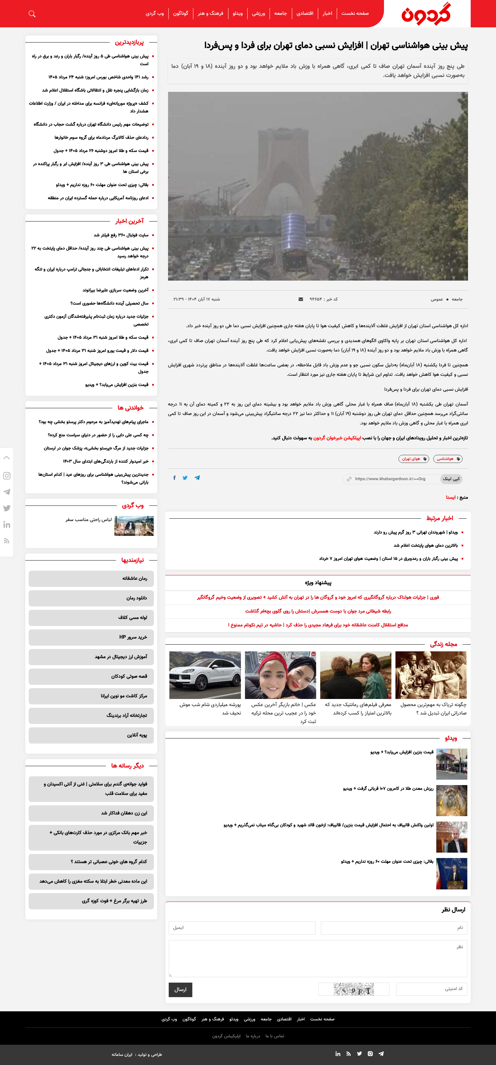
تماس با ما (275, 1036)
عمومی (437, 299)
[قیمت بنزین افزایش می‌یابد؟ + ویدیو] (451, 764)
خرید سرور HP (133, 637)
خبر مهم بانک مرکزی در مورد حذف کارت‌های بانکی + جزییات (98, 837)
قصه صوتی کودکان (129, 676)
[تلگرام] (7, 493)
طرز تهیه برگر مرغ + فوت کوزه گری (114, 901)
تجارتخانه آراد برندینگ (127, 716)
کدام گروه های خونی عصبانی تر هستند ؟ (109, 862)
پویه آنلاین (137, 735)
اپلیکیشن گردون (226, 1036)
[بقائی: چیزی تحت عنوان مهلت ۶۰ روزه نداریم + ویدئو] (451, 873)
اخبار (327, 14)
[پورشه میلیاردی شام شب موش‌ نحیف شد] (205, 675)
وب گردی (155, 14)
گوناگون (180, 14)
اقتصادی (305, 14)
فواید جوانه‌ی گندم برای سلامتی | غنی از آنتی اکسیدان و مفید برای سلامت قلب (95, 789)
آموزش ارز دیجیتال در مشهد (121, 657)
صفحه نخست (355, 14)
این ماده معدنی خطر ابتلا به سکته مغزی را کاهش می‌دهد (93, 881)
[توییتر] (7, 509)
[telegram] (197, 477)
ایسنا (451, 497)
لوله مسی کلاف (132, 618)
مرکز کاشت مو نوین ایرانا (124, 696)
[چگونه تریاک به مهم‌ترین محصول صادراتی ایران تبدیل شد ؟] (431, 675)
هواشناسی (445, 459)
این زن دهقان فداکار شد (124, 813)
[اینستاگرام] (7, 477)
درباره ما (253, 1036)
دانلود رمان (137, 598)
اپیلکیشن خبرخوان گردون (337, 438)
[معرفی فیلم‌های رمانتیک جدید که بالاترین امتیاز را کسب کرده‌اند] (355, 675)
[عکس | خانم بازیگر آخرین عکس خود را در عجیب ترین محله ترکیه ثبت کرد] (280, 675)
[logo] (427, 13)
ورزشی (258, 14)
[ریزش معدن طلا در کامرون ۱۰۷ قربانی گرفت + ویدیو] (451, 800)
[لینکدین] (7, 526)
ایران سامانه (122, 1054)
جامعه (280, 14)
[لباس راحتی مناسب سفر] (134, 526)
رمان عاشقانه (134, 578)
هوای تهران (411, 459)
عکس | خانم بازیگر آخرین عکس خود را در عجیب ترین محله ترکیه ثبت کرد (283, 713)
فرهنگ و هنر (210, 14)
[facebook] (174, 477)
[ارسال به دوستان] (301, 299)
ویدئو (238, 14)
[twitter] (185, 478)
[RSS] (7, 542)
